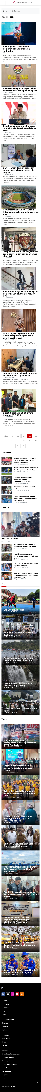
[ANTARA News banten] (22, 2)
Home (7, 11)
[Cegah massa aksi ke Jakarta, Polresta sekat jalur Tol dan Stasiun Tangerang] (6, 461)
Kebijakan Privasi (7, 1057)
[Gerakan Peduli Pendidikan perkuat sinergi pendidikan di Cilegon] (20, 762)
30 (18, 446)
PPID (3, 1078)
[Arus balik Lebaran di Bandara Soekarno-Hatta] (20, 627)
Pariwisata (5, 1026)
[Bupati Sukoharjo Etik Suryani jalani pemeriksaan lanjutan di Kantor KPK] (18, 279)
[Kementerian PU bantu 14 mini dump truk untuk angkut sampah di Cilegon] (20, 939)
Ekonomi (4, 1023)
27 (23, 441)
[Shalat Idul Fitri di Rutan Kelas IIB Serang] (20, 702)
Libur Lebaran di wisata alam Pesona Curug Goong (17, 684)
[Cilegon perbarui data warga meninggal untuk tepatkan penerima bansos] (20, 812)
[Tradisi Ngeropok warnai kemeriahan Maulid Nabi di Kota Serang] (6, 557)
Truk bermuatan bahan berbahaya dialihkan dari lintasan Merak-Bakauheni (20, 869)
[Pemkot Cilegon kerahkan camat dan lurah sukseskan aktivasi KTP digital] (20, 888)
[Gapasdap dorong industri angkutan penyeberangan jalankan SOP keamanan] (20, 913)
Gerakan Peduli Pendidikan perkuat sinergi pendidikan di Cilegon (18, 768)
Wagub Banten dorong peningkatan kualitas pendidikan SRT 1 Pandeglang (20, 742)
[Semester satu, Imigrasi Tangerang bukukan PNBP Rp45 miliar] (18, 360)
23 (36, 436)
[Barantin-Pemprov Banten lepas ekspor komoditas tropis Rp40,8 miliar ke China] (6, 576)
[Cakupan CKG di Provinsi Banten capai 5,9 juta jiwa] (6, 566)
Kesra (3, 1042)
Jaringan (4, 1050)
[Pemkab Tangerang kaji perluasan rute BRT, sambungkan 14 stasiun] (6, 480)
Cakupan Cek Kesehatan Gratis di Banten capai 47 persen (20, 845)
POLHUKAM (7, 17)
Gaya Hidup (5, 1038)
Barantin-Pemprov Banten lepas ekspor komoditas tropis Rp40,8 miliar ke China (26, 575)
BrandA (4, 1068)
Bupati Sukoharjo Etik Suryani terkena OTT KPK (18, 414)
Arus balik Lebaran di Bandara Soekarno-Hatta (18, 634)
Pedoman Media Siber (9, 1064)
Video (4, 719)
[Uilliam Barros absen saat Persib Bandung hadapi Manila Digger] (6, 471)
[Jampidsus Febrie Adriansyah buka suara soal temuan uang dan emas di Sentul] (18, 239)
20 (18, 436)
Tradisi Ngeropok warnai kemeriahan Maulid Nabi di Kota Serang (26, 556)
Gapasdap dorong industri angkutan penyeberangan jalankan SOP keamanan (16, 919)
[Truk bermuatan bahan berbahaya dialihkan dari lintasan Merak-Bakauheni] (20, 863)
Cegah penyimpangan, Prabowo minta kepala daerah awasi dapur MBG (19, 128)
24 (5, 441)
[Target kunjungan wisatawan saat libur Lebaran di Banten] (20, 652)
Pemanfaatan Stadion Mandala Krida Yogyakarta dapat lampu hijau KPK (21, 212)
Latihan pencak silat (13, 610)
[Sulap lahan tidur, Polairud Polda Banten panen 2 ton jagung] (20, 964)
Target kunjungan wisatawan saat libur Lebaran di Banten (18, 659)
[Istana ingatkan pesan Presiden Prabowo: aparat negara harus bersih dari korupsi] (18, 320)
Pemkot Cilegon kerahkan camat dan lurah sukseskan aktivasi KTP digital (20, 894)
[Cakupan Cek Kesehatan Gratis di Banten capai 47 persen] (20, 838)
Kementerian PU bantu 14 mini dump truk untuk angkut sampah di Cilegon (19, 944)
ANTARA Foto (6, 1071)
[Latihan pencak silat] (20, 601)
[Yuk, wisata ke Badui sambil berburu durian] (6, 490)
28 (30, 441)
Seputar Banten (7, 1019)
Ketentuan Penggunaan (10, 1054)
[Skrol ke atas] (37, 1083)
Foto (3, 584)
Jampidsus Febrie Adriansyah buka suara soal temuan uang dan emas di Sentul (20, 253)
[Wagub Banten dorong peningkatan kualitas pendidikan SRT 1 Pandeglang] (20, 737)
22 (30, 436)
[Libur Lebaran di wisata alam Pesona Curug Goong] (20, 677)
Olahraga (4, 1030)
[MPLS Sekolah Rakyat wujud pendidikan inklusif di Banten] (6, 547)
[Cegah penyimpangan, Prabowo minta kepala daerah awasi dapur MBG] (18, 113)
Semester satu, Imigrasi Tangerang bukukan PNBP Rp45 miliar (20, 374)
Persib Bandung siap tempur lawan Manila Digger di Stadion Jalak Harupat (25, 498)
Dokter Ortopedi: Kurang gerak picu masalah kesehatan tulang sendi (19, 793)
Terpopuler (6, 452)
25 (11, 441)
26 (17, 441)
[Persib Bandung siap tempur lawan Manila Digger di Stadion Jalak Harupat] (6, 499)
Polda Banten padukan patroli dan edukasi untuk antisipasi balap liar (20, 89)
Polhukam (16, 11)
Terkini (4, 1001)
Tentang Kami (6, 1061)
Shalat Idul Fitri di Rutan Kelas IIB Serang (20, 709)
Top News (5, 507)
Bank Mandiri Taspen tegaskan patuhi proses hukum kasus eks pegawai (18, 170)
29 (36, 441)
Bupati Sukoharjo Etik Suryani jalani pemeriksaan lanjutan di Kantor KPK (21, 293)
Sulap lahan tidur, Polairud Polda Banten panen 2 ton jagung (19, 971)
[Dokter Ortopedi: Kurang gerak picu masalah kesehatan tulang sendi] (20, 787)
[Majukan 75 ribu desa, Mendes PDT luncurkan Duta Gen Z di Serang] (20, 525)
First (6, 436)
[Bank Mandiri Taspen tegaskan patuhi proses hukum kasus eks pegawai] (18, 155)
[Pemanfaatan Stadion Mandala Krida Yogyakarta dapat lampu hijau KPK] (18, 197)
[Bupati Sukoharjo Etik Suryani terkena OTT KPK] (18, 400)
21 (24, 436)
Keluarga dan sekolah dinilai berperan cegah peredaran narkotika (17, 48)
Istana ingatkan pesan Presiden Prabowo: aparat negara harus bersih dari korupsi (19, 335)
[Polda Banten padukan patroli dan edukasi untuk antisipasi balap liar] (18, 76)
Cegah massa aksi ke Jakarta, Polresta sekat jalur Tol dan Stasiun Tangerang (25, 460)
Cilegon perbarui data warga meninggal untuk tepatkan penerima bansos (17, 818)
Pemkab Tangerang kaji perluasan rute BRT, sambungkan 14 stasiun (23, 479)
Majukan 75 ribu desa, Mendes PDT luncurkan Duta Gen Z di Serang (19, 538)
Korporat (4, 1075)
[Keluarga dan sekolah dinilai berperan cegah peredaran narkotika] (18, 34)
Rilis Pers (4, 1045)
